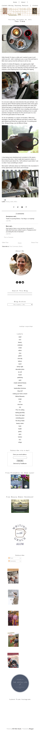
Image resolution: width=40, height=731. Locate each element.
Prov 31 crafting (20, 410)
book (20, 426)
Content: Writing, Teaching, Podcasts (15, 5)
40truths (20, 385)
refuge (20, 442)
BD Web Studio (16, 729)
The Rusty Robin (19, 420)
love (20, 339)
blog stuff (20, 391)
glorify (20, 431)
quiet (20, 380)
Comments (13, 561)
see (20, 407)
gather (20, 355)
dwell (11, 201)
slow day (20, 358)
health (20, 429)
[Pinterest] (17, 282)
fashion (20, 437)
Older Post (5, 242)
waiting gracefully (20, 412)
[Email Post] (5, 199)
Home (15, 2)
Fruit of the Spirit (19, 415)
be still (20, 372)
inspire (20, 374)
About (23, 2)
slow (20, 353)
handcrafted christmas (20, 388)
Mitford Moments (20, 396)
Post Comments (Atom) (16, 246)
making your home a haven (20, 393)
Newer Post (34, 242)
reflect (15, 201)
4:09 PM (8, 234)
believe (20, 361)
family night (20, 366)
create (20, 347)
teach (20, 364)
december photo (20, 369)
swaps (20, 399)
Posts (11, 558)
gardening (20, 377)
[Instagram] (20, 282)
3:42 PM (8, 221)
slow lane (20, 404)
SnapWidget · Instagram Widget (26, 326)
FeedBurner (23, 463)
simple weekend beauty (20, 383)
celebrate (19, 345)
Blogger (31, 729)
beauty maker (20, 423)
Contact (35, 5)
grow (20, 434)
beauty (8, 201)
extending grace (20, 418)
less (20, 439)
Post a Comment (8, 237)
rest (20, 401)
